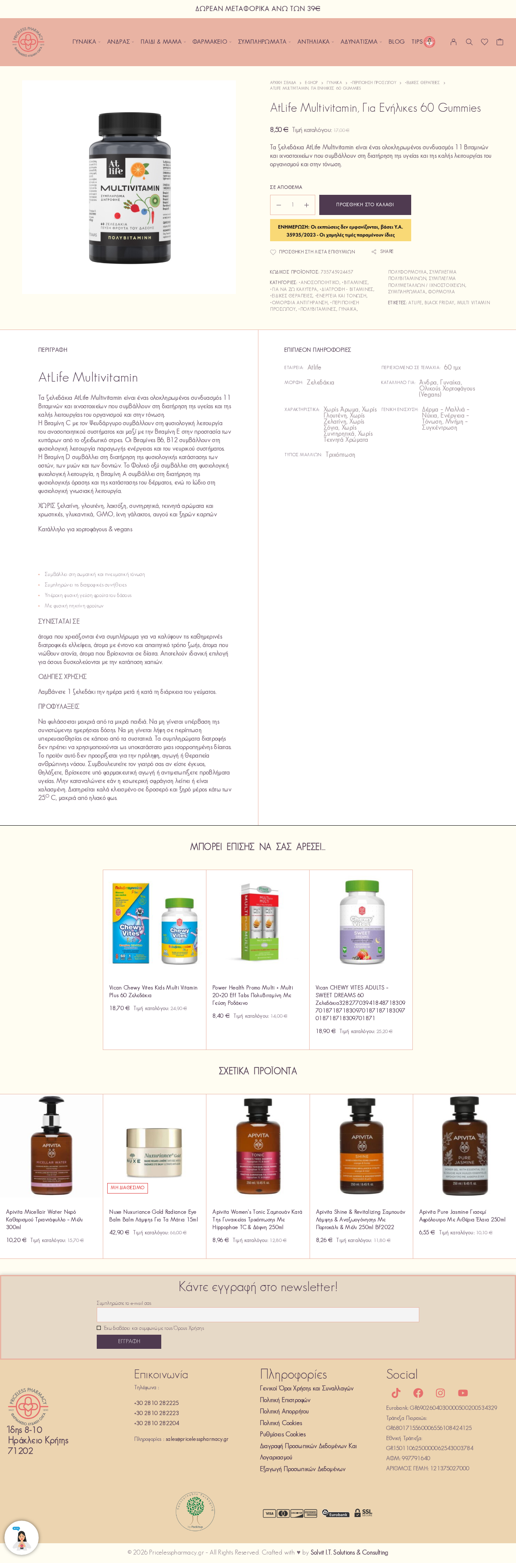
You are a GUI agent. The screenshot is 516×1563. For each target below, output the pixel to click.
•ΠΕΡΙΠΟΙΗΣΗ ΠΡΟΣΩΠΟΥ (373, 83)
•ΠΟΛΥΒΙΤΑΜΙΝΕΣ (317, 309)
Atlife (415, 303)
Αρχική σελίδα (283, 83)
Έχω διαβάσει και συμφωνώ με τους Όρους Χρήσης (153, 1328)
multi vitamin (473, 303)
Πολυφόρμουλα (407, 272)
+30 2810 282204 (156, 1424)
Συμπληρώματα (262, 42)
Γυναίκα (84, 42)
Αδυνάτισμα (359, 42)
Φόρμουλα (441, 292)
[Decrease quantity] (275, 205)
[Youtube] (463, 1393)
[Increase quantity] (309, 205)
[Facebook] (418, 1393)
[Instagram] (441, 1393)
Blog (397, 42)
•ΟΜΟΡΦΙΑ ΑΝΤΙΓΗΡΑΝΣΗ (299, 303)
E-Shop (311, 83)
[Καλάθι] (500, 44)
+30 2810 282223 (156, 1414)
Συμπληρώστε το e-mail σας (124, 1303)
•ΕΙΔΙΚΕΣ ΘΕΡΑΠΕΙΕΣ (422, 83)
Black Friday (439, 303)
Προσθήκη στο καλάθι (365, 204)
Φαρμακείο (210, 42)
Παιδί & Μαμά (161, 42)
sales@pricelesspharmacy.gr (197, 1439)
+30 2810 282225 (156, 1403)
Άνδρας (118, 42)
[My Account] (454, 42)
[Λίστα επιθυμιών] (485, 44)
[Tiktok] (396, 1393)
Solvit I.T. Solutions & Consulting (349, 1553)
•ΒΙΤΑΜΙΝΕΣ (355, 283)
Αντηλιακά (314, 42)
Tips (417, 42)
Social (402, 1375)
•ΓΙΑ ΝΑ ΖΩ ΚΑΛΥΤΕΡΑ (293, 290)
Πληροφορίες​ (293, 1375)
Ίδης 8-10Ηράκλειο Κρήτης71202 (38, 1441)
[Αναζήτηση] (469, 42)
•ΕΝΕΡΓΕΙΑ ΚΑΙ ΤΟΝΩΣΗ (340, 296)
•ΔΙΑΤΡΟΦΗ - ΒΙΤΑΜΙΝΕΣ (346, 290)
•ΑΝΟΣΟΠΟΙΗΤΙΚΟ (319, 283)
